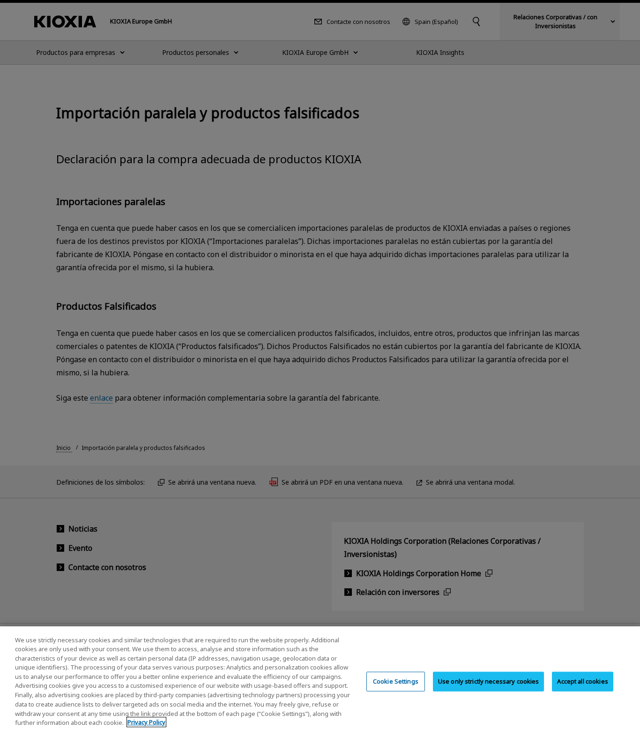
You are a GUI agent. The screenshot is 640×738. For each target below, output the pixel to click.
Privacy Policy (146, 722)
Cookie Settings (395, 681)
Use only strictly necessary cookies (488, 681)
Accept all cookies (582, 681)
